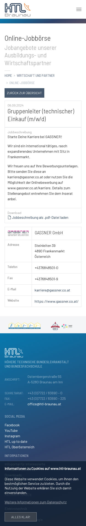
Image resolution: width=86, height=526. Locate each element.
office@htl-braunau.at (44, 404)
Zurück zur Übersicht (24, 93)
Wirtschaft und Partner (36, 75)
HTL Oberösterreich (19, 447)
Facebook (12, 425)
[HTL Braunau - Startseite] (18, 9)
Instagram (12, 436)
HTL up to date (16, 441)
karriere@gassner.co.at (52, 290)
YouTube (11, 430)
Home (8, 75)
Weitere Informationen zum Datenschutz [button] (36, 502)
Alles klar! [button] (20, 517)
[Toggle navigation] (78, 9)
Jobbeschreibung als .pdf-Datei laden (39, 217)
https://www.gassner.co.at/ (56, 301)
